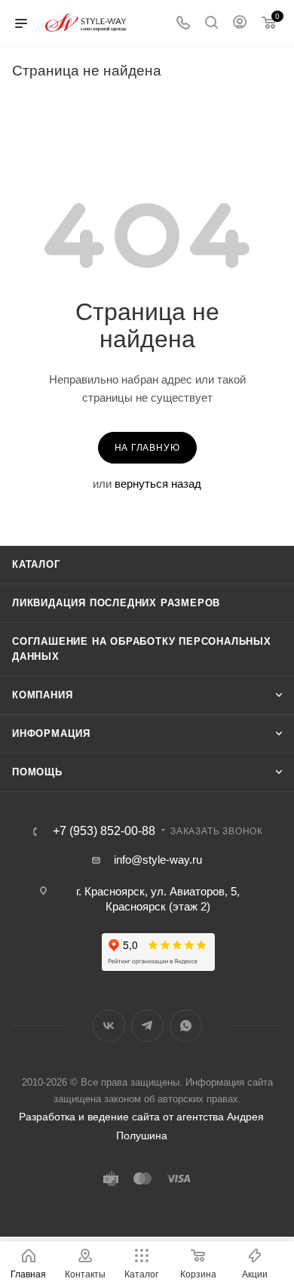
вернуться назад (158, 483)
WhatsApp (186, 1025)
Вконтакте (109, 1025)
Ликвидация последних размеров (116, 603)
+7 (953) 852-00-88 (104, 831)
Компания (42, 695)
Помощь (37, 772)
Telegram (147, 1025)
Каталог (36, 564)
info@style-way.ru (158, 859)
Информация (51, 733)
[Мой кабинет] (240, 23)
